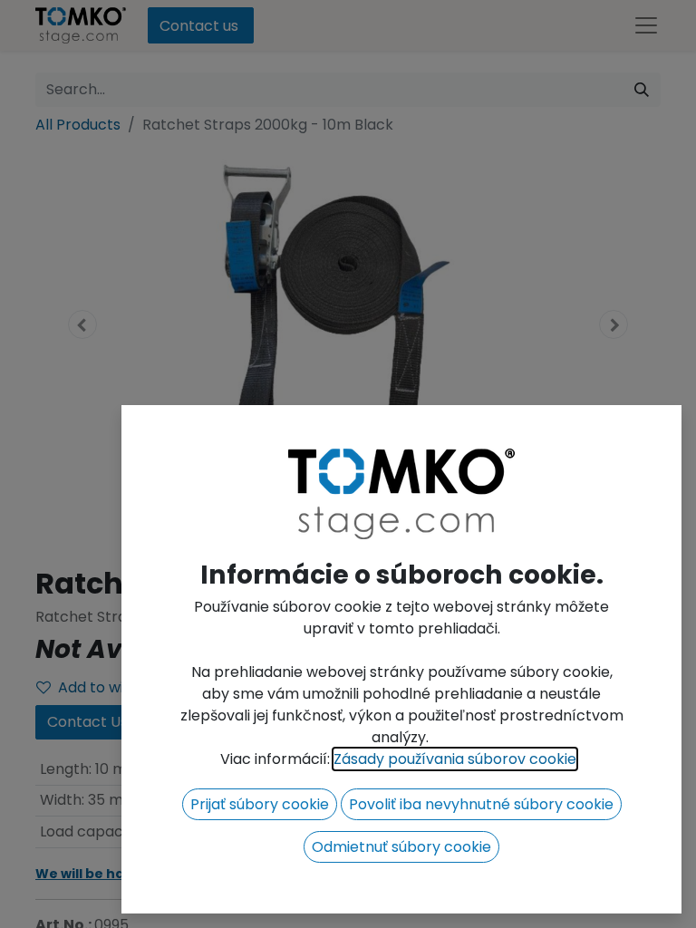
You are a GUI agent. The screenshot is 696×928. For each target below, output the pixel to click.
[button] (259, 804)
